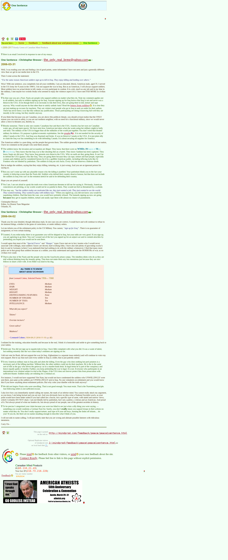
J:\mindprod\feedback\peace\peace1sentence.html (82, 442)
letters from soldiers (79, 105)
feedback (33, 43)
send (73, 454)
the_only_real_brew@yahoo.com (66, 60)
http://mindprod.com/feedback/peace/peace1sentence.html (88, 433)
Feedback (6, 475)
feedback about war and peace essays (60, 43)
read (29, 454)
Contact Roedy (28, 458)
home (21, 43)
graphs (67, 133)
